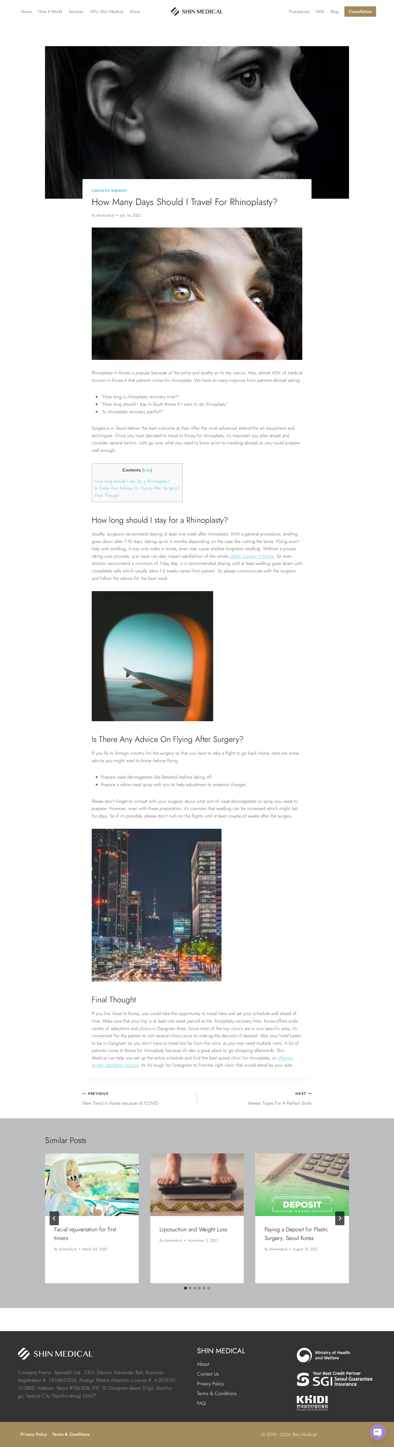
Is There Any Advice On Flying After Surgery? (137, 488)
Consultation (360, 11)
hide (147, 470)
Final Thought (107, 495)
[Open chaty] (378, 1432)
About (135, 11)
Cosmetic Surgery (109, 190)
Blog (334, 11)
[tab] (185, 1288)
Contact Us (208, 1373)
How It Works (50, 11)
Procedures (299, 11)
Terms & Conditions (217, 1393)
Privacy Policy (210, 1383)
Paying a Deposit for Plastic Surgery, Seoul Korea (296, 1233)
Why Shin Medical (106, 11)
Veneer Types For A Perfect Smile (280, 1098)
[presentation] (92, 1184)
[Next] (339, 1218)
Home (26, 11)
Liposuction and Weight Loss (193, 1229)
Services (76, 11)
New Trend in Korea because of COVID (120, 1098)
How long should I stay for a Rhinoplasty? (132, 481)
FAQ (320, 11)
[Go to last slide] (54, 1218)
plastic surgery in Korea (252, 556)
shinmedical (105, 215)
